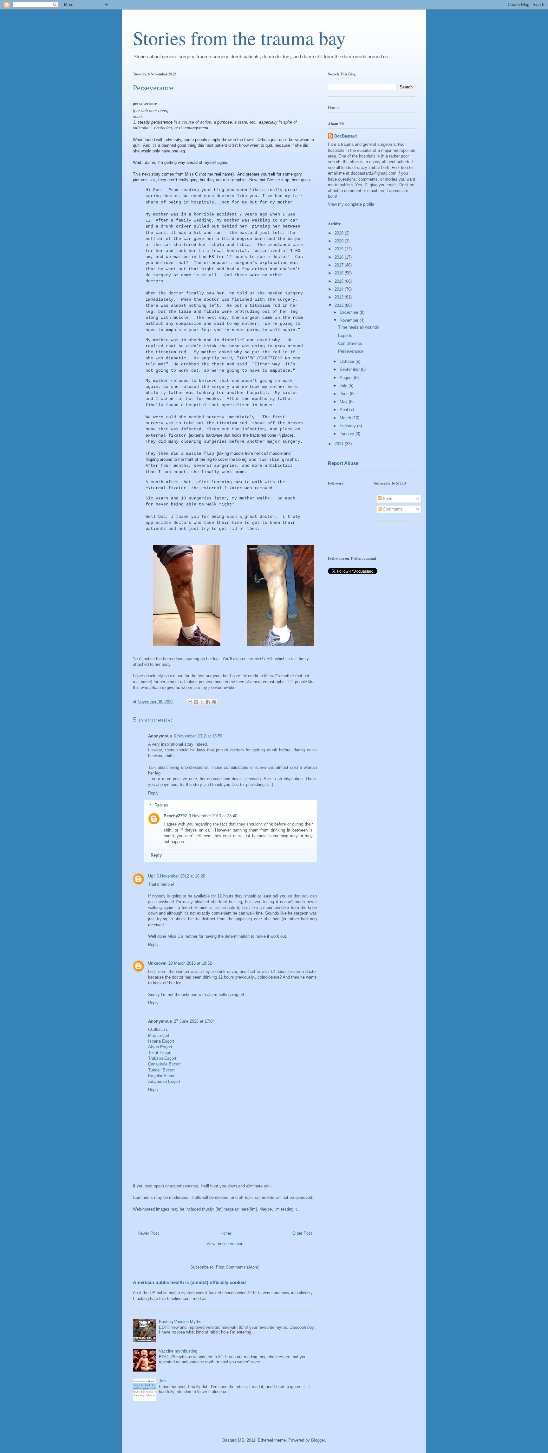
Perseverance (350, 351)
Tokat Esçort (160, 1052)
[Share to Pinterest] (214, 702)
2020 (340, 241)
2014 (340, 289)
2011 (340, 443)
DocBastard (345, 136)
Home (225, 1233)
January (348, 433)
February (348, 425)
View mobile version (224, 1243)
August (347, 377)
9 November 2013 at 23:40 (213, 815)
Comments (392, 509)
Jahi (162, 1381)
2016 (340, 273)
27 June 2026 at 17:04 (194, 1021)
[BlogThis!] (196, 702)
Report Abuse (343, 463)
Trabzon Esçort (162, 1058)
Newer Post (148, 1233)
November (350, 320)
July (344, 385)
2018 (340, 257)
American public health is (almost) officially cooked (189, 1282)
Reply (153, 793)
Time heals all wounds (358, 327)
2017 (340, 265)
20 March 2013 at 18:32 (190, 963)
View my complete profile (351, 204)
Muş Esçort (158, 1035)
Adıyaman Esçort (164, 1081)
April (344, 409)
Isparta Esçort (161, 1041)
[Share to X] (202, 702)
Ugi (151, 876)
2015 (340, 281)
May (344, 401)
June (345, 393)
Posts (388, 498)
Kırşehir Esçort (162, 1075)
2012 (340, 305)
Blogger (318, 1440)
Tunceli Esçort (161, 1070)
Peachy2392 (175, 815)
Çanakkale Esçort (164, 1064)
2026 (340, 233)
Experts (345, 335)
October (348, 361)
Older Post (302, 1233)
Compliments (350, 343)
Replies (161, 805)
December (350, 312)
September (350, 369)
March (346, 417)
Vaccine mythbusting (178, 1351)
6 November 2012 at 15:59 (198, 736)
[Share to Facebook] (208, 702)
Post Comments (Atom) (237, 1267)
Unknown (157, 963)
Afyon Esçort (160, 1047)
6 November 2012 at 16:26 (181, 876)
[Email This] (190, 702)
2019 (340, 249)
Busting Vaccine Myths (180, 1321)
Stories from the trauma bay (239, 37)
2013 (340, 297)
